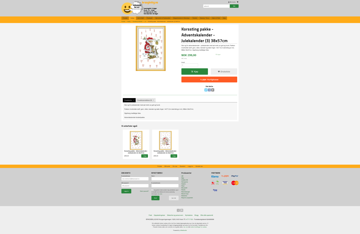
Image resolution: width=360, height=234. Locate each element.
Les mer (174, 198)
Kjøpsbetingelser (159, 215)
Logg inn (190, 166)
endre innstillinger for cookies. (199, 227)
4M (182, 176)
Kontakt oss (199, 166)
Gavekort (182, 166)
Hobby (132, 18)
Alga (182, 178)
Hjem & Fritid (216, 18)
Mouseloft (184, 188)
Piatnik (183, 190)
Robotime (184, 196)
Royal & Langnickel (187, 198)
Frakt (150, 215)
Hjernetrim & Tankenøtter (162, 18)
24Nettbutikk (183, 230)
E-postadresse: (155, 183)
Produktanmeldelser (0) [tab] (144, 100)
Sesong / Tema (204, 18)
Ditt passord (125, 183)
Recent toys (184, 194)
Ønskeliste (225, 71)
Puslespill (149, 18)
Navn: (153, 176)
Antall (183, 62)
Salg (224, 18)
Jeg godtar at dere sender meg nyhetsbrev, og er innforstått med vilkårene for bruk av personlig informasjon (164, 192)
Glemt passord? (144, 191)
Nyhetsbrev (189, 215)
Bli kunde (167, 166)
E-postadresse (125, 176)
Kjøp (196, 71)
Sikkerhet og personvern (175, 215)
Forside (125, 18)
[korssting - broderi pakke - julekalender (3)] (151, 48)
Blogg (196, 215)
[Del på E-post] (212, 89)
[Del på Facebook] (209, 89)
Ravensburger (185, 192)
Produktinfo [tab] (128, 100)
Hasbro (183, 184)
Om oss (175, 166)
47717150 (189, 219)
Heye (182, 186)
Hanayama (184, 182)
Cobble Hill (184, 180)
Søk (234, 6)
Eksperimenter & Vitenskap (181, 18)
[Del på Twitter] (205, 89)
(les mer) (160, 194)
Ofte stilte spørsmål (206, 215)
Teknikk (194, 18)
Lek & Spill (140, 18)
